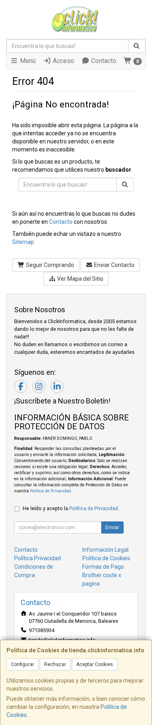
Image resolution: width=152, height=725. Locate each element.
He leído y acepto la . (71, 508)
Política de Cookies (106, 558)
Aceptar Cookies (94, 664)
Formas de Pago (103, 566)
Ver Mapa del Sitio (79, 278)
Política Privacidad (37, 558)
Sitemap (23, 242)
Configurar (22, 664)
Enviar (112, 527)
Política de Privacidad (50, 491)
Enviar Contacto (114, 265)
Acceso (62, 61)
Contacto (103, 61)
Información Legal (105, 549)
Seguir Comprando (49, 265)
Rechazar (55, 664)
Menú (27, 61)
